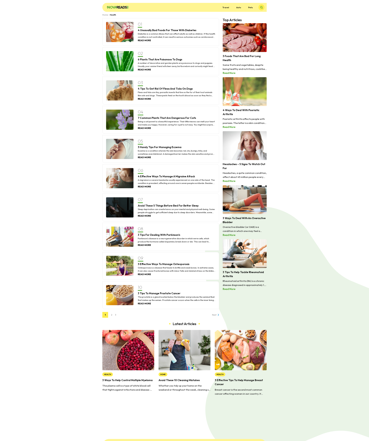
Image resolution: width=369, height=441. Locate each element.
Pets (250, 7)
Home (105, 15)
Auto (238, 7)
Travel (225, 7)
